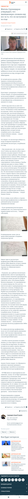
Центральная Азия (16, 441)
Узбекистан (4, 6)
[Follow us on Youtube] (2, 479)
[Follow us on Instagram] (5, 479)
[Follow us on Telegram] (12, 479)
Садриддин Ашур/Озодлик (8, 23)
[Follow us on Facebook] (9, 479)
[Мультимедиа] (8, 497)
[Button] (8, 29)
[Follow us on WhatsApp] (16, 479)
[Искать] (19, 497)
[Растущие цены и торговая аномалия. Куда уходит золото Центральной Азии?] (6, 455)
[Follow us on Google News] (19, 479)
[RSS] (23, 479)
